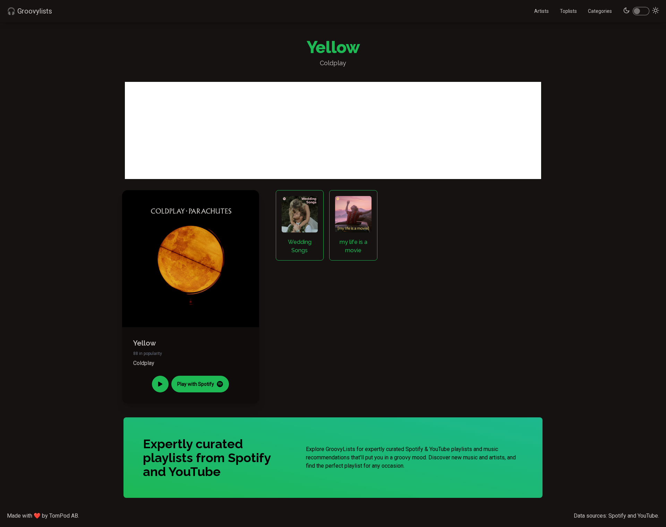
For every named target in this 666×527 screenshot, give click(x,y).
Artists (541, 11)
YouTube (648, 515)
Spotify (617, 515)
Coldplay (143, 363)
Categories (600, 11)
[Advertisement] (333, 130)
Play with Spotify (195, 384)
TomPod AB (63, 515)
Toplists (568, 11)
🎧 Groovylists (29, 11)
